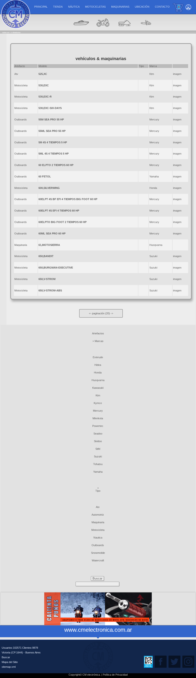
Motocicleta (20, 85)
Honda (98, 372)
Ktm (98, 395)
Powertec (97, 425)
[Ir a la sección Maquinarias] (124, 30)
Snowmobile (98, 552)
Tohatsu (98, 464)
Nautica (97, 537)
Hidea (97, 364)
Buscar (6, 657)
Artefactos (98, 333)
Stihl (97, 448)
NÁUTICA (74, 6)
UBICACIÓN (142, 6)
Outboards (20, 119)
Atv (16, 73)
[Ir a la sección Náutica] (81, 30)
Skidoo (98, 441)
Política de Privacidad (115, 674)
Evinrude (98, 357)
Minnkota (98, 418)
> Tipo (97, 489)
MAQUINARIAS (120, 6)
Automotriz (98, 514)
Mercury (98, 410)
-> (112, 313)
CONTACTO (162, 6)
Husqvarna (98, 380)
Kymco (98, 403)
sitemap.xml (9, 666)
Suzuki (98, 456)
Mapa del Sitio (10, 662)
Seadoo (97, 433)
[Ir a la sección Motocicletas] (103, 30)
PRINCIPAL (41, 6)
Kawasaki (97, 387)
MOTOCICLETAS (95, 6)
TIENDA (58, 6)
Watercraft (98, 560)
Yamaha (98, 471)
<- (90, 313)
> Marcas (98, 341)
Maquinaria (20, 244)
